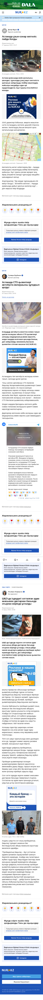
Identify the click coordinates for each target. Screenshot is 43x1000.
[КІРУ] (40, 12)
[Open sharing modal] (27, 560)
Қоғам (4, 25)
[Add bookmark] (38, 559)
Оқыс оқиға (6, 587)
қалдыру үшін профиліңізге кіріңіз (17, 232)
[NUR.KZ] (22, 12)
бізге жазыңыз (25, 196)
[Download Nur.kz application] (21, 5)
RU (36, 12)
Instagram (23, 259)
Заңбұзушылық (17, 587)
